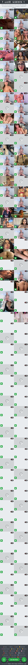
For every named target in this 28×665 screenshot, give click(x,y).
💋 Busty (5, 653)
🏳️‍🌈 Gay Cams (5, 655)
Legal (25, 663)
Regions (9, 663)
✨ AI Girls (13, 657)
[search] (24, 659)
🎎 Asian (5, 646)
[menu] (3, 659)
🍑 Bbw (18, 651)
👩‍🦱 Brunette (5, 651)
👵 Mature (13, 648)
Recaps (16, 663)
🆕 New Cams (21, 653)
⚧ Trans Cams (13, 655)
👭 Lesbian (11, 653)
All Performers (20, 663)
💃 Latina (16, 646)
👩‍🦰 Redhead (12, 651)
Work (13, 663)
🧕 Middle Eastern (6, 648)
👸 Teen (19, 648)
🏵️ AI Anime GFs (21, 657)
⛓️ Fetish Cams (6, 657)
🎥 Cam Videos (21, 659)
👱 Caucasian (22, 646)
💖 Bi (16, 653)
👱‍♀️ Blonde (24, 648)
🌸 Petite (23, 651)
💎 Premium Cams (22, 655)
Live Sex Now (14, 659)
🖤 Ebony (10, 646)
